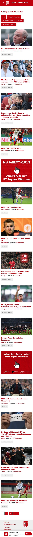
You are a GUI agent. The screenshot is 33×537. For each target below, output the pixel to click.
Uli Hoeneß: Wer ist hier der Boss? (15, 49)
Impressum (7, 527)
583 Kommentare (17, 309)
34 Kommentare (17, 438)
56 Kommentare (17, 275)
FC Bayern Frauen (8, 20)
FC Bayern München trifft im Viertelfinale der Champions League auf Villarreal (16, 434)
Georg (3, 84)
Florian (3, 51)
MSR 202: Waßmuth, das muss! (14, 500)
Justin (3, 119)
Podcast (19, 20)
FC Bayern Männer (14, 17)
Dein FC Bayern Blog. (19, 3)
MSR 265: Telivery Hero (10, 148)
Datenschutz (7, 529)
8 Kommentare (18, 342)
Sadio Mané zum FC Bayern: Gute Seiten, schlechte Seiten (15, 272)
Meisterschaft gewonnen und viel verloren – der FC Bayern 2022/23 (15, 81)
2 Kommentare (20, 150)
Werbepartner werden (10, 524)
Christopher (4, 150)
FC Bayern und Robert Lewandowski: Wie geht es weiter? (16, 306)
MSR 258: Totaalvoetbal (11, 207)
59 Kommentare (20, 403)
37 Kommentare (17, 84)
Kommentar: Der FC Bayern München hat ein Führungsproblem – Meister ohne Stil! (15, 115)
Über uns (6, 522)
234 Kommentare (17, 119)
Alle (4, 17)
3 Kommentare (20, 242)
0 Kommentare (20, 209)
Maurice (3, 342)
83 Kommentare (17, 51)
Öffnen (28, 533)
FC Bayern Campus (9, 24)
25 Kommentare (17, 471)
